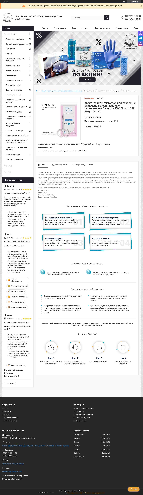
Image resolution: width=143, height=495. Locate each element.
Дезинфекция (11, 75)
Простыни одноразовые (15, 39)
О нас (74, 28)
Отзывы (7, 172)
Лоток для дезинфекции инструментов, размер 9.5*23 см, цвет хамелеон (18, 337)
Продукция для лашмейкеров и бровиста (17, 118)
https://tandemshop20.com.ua (13, 464)
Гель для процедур (13, 85)
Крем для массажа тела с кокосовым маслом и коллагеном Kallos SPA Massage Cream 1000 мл (17, 222)
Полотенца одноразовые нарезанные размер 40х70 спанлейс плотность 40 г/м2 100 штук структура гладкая (18, 255)
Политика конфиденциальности (95, 493)
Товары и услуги (60, 28)
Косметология (81, 421)
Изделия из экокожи (13, 70)
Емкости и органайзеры (14, 131)
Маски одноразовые (13, 95)
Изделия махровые (13, 66)
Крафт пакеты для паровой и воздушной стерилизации (62, 91)
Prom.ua (81, 491)
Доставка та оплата (102, 28)
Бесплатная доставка (47, 144)
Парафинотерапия (13, 154)
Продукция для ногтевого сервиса (15, 101)
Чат (135, 489)
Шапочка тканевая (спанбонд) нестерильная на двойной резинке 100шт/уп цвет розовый (19, 345)
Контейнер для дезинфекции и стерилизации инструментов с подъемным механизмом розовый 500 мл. (19, 354)
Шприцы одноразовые (14, 159)
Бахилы (9, 54)
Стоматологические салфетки (17, 135)
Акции (136, 28)
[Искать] (106, 17)
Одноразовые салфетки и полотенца (15, 60)
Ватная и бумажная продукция (13, 125)
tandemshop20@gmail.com (12, 471)
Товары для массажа (14, 90)
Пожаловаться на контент (75, 493)
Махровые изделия (83, 418)
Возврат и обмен (122, 28)
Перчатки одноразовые (14, 80)
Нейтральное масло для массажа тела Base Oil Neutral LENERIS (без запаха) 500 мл (18, 214)
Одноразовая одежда (14, 112)
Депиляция (10, 49)
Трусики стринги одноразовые (17, 44)
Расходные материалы (84, 415)
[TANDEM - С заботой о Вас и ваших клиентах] (7, 17)
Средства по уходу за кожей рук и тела (16, 149)
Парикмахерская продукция (16, 107)
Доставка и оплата (11, 418)
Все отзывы (9, 383)
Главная (45, 28)
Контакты (85, 28)
